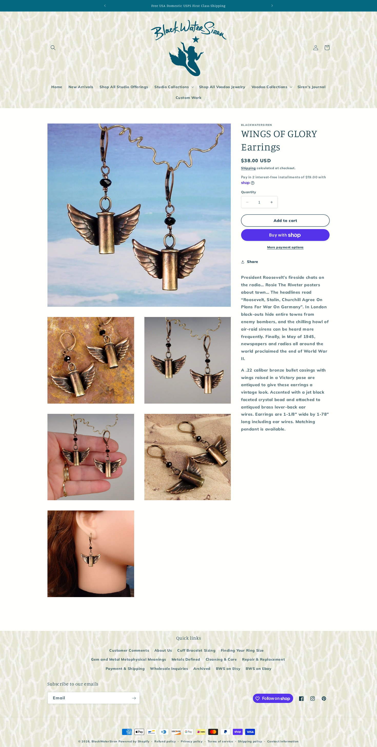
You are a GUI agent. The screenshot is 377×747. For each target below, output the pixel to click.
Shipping (248, 168)
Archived (202, 668)
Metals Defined (186, 659)
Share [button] (252, 261)
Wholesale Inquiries (169, 668)
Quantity (248, 192)
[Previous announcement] (105, 5)
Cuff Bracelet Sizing (196, 650)
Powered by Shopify (134, 741)
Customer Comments (129, 650)
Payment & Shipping (125, 668)
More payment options (285, 247)
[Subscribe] (134, 698)
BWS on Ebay (259, 668)
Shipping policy (250, 741)
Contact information (283, 741)
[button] (53, 47)
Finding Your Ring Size (242, 650)
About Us (163, 650)
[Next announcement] (272, 5)
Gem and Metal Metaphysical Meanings (128, 659)
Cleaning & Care (221, 659)
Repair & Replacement (263, 659)
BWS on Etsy (228, 668)
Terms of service (220, 741)
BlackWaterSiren (105, 741)
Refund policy (165, 741)
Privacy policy (192, 741)
